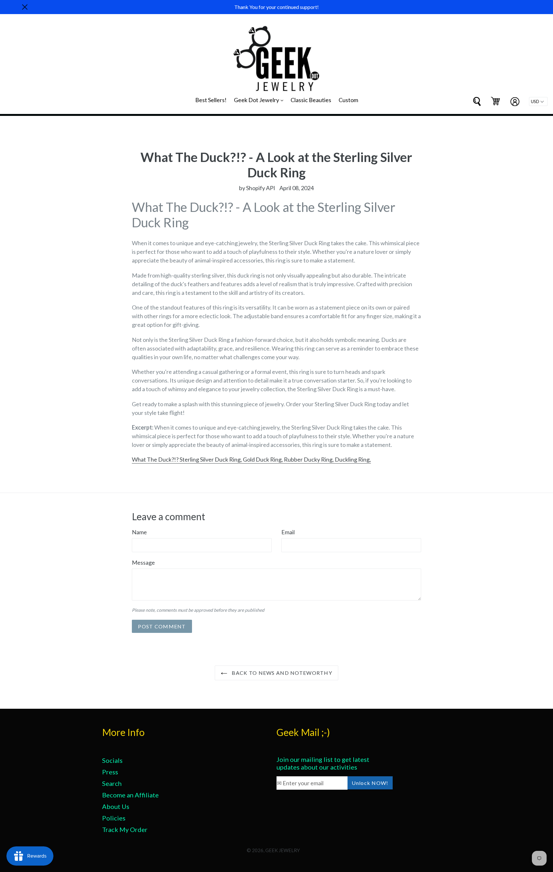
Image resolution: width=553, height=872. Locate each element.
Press (110, 772)
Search (112, 783)
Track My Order (125, 829)
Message (143, 562)
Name (139, 532)
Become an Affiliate (130, 795)
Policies (113, 818)
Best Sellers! (211, 99)
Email (288, 532)
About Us (115, 806)
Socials (112, 760)
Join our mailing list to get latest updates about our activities (322, 763)
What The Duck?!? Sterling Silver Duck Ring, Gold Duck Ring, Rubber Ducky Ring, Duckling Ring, (251, 459)
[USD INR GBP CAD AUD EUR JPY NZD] (538, 101)
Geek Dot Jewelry (260, 99)
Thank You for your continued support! (276, 7)
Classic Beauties (311, 99)
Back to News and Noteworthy (281, 673)
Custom (348, 99)
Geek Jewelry (282, 850)
